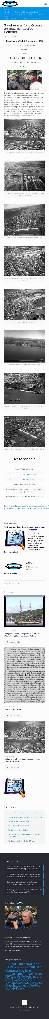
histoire (12, 963)
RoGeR (29, 974)
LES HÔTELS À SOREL (22, 968)
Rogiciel (25, 970)
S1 (10, 479)
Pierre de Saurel (33, 982)
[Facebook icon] (21, 1010)
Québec (34, 985)
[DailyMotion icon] (28, 1010)
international (29, 964)
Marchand (13, 985)
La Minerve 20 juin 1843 (13, 709)
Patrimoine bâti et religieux (18, 830)
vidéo (24, 985)
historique (14, 973)
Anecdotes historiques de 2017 (19, 826)
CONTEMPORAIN (19, 979)
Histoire (7, 12)
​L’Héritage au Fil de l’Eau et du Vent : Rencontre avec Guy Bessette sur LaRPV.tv (24, 891)
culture (35, 966)
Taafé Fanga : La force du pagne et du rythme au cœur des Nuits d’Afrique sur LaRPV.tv (23, 867)
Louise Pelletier (22, 976)
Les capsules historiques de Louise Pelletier (24, 813)
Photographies (28, 479)
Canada (11, 970)
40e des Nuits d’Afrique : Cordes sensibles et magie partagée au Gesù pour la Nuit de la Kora (24, 875)
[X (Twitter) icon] (23, 1010)
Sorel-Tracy (15, 988)
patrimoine (14, 982)
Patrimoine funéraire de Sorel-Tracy (21, 841)
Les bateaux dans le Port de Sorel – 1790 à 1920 (25, 817)
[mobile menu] (46, 4)
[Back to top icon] (24, 1002)
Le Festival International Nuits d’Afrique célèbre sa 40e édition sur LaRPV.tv (22, 883)
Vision (38, 974)
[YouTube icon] (26, 1010)
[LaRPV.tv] (10, 4)
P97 (9, 475)
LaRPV (11, 966)
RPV (8, 976)
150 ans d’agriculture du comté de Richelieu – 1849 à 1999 (24, 835)
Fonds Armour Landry (29, 475)
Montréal (37, 977)
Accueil (6, 10)
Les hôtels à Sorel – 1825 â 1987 (19, 821)
